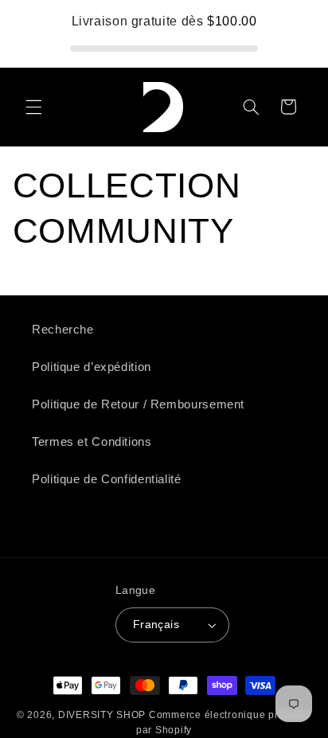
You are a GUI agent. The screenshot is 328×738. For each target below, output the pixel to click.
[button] (33, 106)
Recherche (63, 329)
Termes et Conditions (92, 441)
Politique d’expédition (91, 367)
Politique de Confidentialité (107, 479)
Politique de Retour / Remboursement (138, 404)
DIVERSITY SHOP (103, 715)
